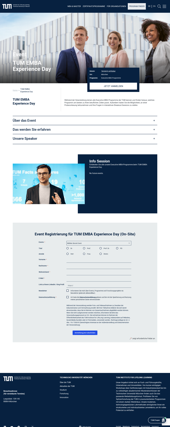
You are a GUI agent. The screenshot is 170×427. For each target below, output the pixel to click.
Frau (88, 254)
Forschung (64, 393)
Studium (63, 390)
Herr (72, 254)
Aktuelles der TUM (67, 386)
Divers (106, 254)
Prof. (89, 248)
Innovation (64, 397)
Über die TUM (65, 382)
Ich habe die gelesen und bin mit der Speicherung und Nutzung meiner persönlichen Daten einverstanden (101, 298)
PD (121, 248)
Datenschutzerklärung (87, 297)
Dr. (72, 248)
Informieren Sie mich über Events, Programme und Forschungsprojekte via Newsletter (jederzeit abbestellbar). (97, 292)
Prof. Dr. (107, 248)
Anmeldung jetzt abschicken (85, 333)
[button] (85, 120)
